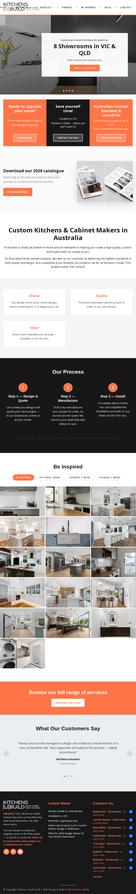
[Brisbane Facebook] (131, 860)
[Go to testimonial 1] (61, 776)
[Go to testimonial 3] (68, 776)
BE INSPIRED (23, 477)
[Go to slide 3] (69, 91)
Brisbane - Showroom (105, 859)
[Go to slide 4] (72, 91)
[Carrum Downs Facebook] (131, 820)
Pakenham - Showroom (107, 835)
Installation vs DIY (58, 816)
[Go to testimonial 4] (71, 776)
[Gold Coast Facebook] (131, 868)
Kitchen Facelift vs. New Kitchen (65, 811)
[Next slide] (130, 54)
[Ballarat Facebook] (131, 852)
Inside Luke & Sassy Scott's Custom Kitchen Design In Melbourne (67, 827)
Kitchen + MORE (50, 477)
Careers (97, 876)
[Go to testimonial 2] (65, 776)
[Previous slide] (6, 54)
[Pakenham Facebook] (131, 836)
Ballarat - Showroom (105, 851)
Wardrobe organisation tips (62, 820)
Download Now (17, 192)
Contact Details (68, 137)
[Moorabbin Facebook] (131, 828)
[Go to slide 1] (63, 91)
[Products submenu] (31, 7)
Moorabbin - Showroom (107, 827)
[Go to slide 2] (66, 91)
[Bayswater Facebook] (131, 812)
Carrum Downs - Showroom (109, 819)
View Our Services (67, 703)
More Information (93, 61)
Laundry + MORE (79, 477)
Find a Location (111, 137)
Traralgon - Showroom (106, 843)
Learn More (25, 137)
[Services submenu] (53, 7)
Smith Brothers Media (77, 889)
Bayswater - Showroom (107, 811)
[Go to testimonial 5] (74, 776)
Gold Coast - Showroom (107, 867)
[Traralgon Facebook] (131, 844)
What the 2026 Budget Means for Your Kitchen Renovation (66, 835)
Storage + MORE (109, 477)
